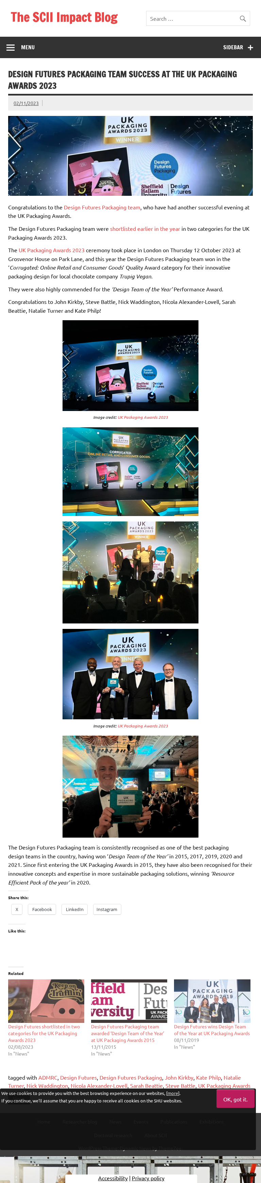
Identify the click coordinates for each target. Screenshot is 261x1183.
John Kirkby (179, 1077)
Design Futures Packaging (131, 1077)
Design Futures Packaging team (102, 207)
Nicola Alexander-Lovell (99, 1085)
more (173, 1093)
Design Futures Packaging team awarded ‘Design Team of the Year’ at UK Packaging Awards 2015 (127, 1033)
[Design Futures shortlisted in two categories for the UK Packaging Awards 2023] (46, 1001)
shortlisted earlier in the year (145, 228)
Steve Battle (180, 1085)
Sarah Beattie (146, 1085)
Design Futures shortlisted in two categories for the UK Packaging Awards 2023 (44, 1033)
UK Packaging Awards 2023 (52, 249)
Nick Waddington (47, 1085)
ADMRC (47, 1077)
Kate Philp (208, 1077)
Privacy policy (148, 1178)
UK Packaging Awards (224, 1085)
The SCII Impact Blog (64, 17)
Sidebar (233, 47)
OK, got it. (235, 1099)
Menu (28, 47)
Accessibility (113, 1178)
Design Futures (78, 1077)
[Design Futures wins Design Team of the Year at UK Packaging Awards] (212, 1001)
